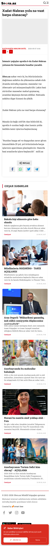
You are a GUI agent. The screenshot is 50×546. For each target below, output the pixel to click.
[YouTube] (23, 513)
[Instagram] (17, 513)
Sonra (37, 540)
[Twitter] (10, 513)
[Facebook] (4, 513)
